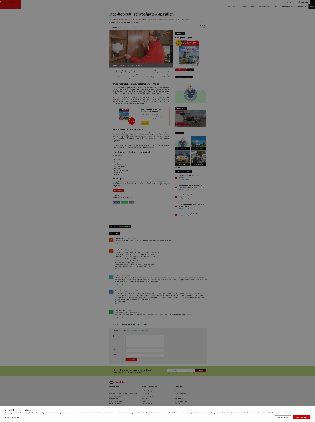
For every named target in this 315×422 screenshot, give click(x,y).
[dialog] (157, 414)
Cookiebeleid (245, 413)
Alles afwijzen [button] (283, 417)
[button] (12, 417)
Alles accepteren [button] (301, 417)
